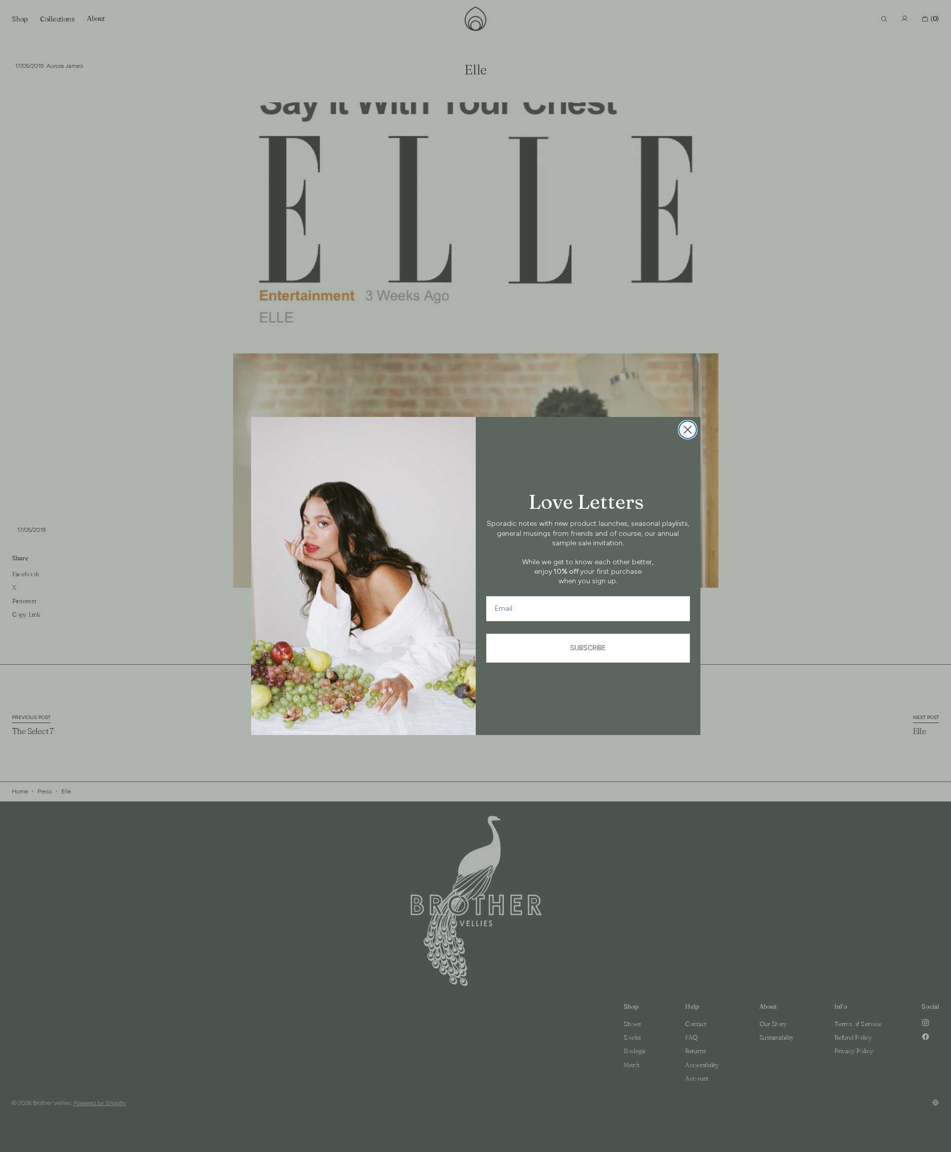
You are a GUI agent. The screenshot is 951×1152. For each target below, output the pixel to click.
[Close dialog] (687, 429)
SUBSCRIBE (588, 648)
